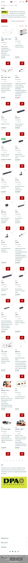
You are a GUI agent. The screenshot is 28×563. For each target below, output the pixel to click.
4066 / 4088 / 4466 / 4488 (6, 39)
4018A (2, 282)
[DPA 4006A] (7, 173)
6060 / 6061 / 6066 (5, 77)
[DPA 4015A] (21, 205)
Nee (19, 559)
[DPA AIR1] (21, 383)
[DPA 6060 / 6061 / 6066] (7, 70)
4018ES (17, 77)
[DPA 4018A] (7, 276)
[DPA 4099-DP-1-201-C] (7, 383)
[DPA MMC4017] (21, 111)
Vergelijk (5, 44)
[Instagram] (15, 552)
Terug (3, 5)
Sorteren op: (14, 21)
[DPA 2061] (21, 32)
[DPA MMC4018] (7, 205)
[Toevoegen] (8, 63)
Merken (12, 5)
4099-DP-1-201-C (5, 390)
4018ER (17, 242)
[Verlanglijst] (23, 2)
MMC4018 (3, 212)
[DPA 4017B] (7, 111)
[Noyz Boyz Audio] (14, 2)
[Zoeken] (3, 2)
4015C (16, 282)
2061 (16, 39)
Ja (12, 559)
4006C (16, 314)
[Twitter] (12, 552)
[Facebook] (10, 552)
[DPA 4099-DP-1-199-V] (21, 422)
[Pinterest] (18, 552)
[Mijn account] (20, 2)
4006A (2, 180)
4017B (2, 117)
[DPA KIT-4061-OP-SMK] (7, 422)
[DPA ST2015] (21, 173)
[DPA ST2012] (7, 235)
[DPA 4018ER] (21, 235)
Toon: (20, 26)
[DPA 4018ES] (21, 70)
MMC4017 (17, 117)
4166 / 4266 (4, 351)
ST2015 (17, 180)
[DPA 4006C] (21, 308)
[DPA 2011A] (7, 308)
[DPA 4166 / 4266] (7, 345)
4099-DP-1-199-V (19, 429)
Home (7, 5)
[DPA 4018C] (21, 141)
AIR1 (16, 390)
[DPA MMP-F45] (21, 345)
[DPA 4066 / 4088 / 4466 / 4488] (7, 32)
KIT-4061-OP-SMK (5, 429)
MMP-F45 (17, 351)
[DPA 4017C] (7, 141)
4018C (16, 148)
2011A (2, 314)
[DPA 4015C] (21, 276)
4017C (2, 148)
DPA (2, 37)
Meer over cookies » (14, 561)
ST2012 (3, 242)
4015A (16, 212)
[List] (26, 26)
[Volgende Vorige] (22, 460)
